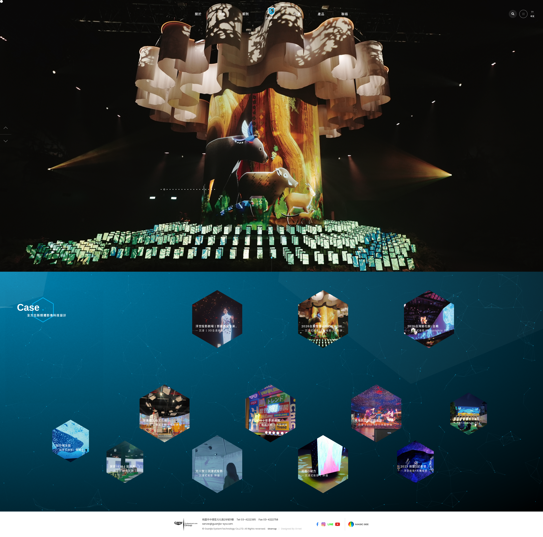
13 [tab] (197, 189)
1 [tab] (161, 189)
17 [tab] (209, 189)
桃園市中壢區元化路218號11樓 (218, 519)
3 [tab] (167, 189)
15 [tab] (203, 189)
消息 (222, 14)
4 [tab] (170, 189)
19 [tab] (215, 189)
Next (5, 140)
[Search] (513, 14)
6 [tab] (176, 189)
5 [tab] (173, 189)
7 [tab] (179, 189)
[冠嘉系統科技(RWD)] (271, 13)
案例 (245, 14)
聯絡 (344, 14)
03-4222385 (248, 519)
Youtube (337, 524)
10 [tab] (188, 189)
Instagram (323, 524)
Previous (5, 128)
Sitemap (272, 528)
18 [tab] (212, 189)
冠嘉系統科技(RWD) (11, 10)
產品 (321, 14)
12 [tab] (194, 189)
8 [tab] (182, 189)
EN (532, 11)
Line (330, 524)
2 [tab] (164, 189)
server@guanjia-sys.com (217, 524)
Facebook (317, 524)
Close (523, 13)
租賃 (297, 14)
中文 (532, 16)
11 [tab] (191, 189)
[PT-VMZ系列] (271, 136)
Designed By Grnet (291, 528)
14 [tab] (200, 189)
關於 (198, 14)
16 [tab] (206, 189)
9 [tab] (185, 189)
